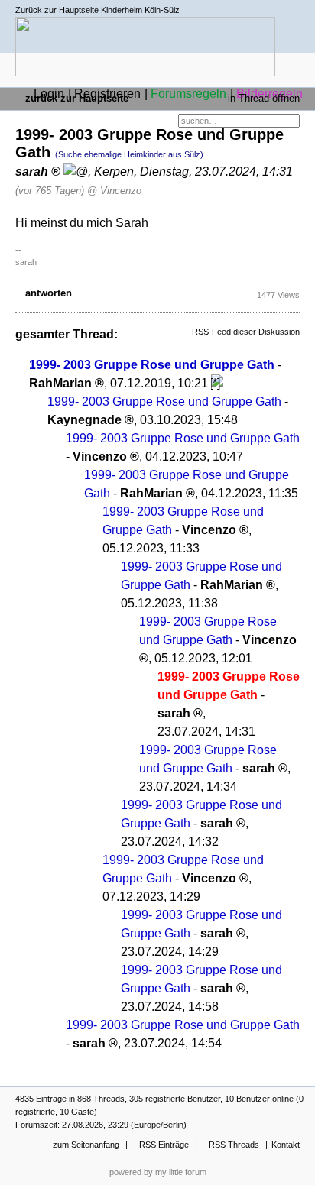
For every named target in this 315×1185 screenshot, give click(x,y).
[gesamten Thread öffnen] (217, 383)
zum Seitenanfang (86, 1144)
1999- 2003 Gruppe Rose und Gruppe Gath (151, 364)
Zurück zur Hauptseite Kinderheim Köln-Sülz (97, 10)
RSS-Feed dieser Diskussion (246, 331)
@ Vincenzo (114, 190)
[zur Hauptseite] (145, 69)
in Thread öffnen (264, 98)
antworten (48, 293)
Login (49, 93)
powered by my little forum (157, 1172)
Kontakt (285, 1144)
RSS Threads (234, 1144)
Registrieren (107, 93)
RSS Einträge (164, 1144)
